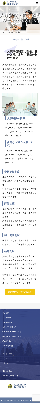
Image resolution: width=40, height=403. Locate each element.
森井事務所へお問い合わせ (20, 291)
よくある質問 (7, 354)
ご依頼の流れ (7, 318)
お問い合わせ (7, 363)
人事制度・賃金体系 (9, 327)
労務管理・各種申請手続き (11, 332)
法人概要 (5, 313)
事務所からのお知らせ (10, 376)
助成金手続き (7, 341)
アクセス (5, 358)
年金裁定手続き (7, 346)
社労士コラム (7, 371)
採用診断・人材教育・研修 (11, 336)
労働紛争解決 (7, 322)
